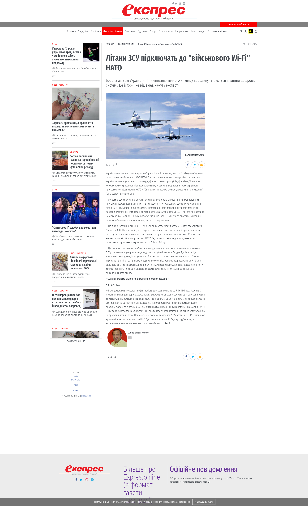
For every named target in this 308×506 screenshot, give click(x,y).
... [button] (232, 31)
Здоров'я (143, 31)
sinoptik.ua (86, 395)
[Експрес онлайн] (154, 12)
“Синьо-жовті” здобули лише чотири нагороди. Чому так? (74, 229)
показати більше (76, 341)
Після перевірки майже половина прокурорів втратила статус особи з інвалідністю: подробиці (66, 300)
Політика (96, 31)
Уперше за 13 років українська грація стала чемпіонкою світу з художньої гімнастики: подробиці (66, 56)
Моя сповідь (198, 31)
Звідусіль (83, 31)
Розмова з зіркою (217, 31)
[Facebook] (173, 4)
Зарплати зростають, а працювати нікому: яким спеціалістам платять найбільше (73, 126)
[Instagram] (180, 4)
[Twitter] (176, 4)
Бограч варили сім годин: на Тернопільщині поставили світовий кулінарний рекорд (84, 161)
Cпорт (153, 31)
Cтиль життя (166, 31)
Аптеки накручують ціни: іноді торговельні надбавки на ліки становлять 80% (83, 262)
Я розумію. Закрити (204, 502)
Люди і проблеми (112, 31)
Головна (71, 31)
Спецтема (129, 31)
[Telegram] (184, 4)
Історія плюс (182, 31)
